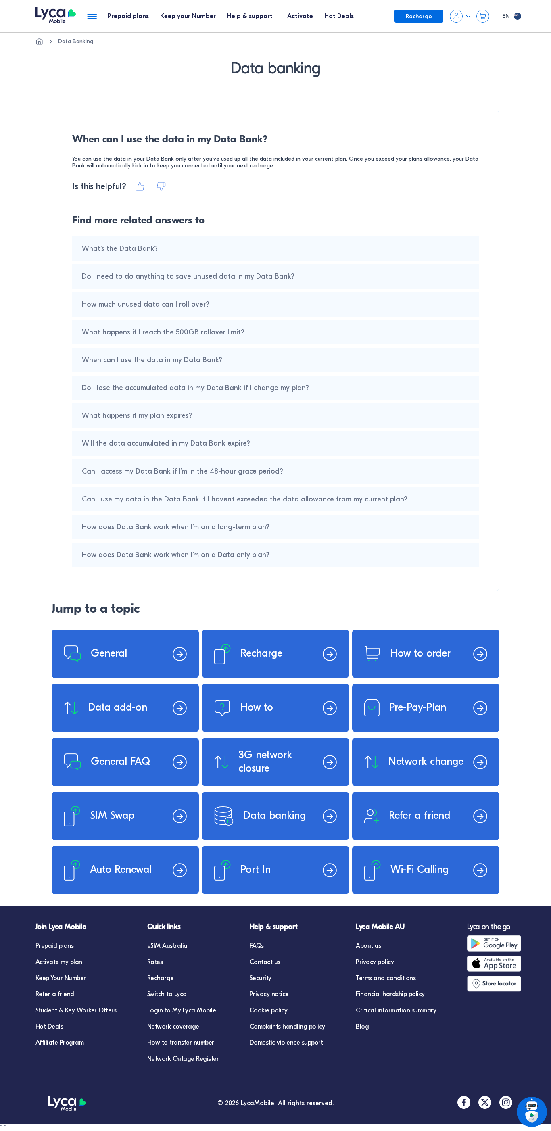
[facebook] (463, 1103)
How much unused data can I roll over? (145, 304)
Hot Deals (49, 1026)
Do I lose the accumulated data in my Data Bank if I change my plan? (195, 388)
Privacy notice (269, 994)
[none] (39, 42)
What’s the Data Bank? (120, 248)
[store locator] (496, 984)
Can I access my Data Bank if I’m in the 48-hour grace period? (182, 471)
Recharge (160, 978)
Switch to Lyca (167, 994)
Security (260, 978)
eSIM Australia (167, 945)
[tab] (128, 16)
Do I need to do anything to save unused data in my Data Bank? (188, 276)
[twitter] (484, 1103)
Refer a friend (54, 994)
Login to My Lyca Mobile (181, 1010)
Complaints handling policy (287, 1026)
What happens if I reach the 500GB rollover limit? (163, 332)
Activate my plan (58, 962)
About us (368, 945)
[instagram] (505, 1103)
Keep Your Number (60, 978)
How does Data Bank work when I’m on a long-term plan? (175, 527)
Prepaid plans (54, 945)
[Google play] (496, 943)
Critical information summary (396, 1010)
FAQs (257, 945)
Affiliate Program (59, 1042)
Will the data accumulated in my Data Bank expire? (166, 443)
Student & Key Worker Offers (76, 1010)
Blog (362, 1026)
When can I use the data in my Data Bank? (152, 360)
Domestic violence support (286, 1042)
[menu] (56, 16)
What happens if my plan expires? (137, 415)
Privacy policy (375, 962)
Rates (155, 962)
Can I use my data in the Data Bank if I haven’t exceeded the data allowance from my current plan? (244, 499)
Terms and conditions (385, 978)
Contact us (265, 962)
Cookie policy (269, 1010)
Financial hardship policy (390, 994)
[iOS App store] (496, 964)
